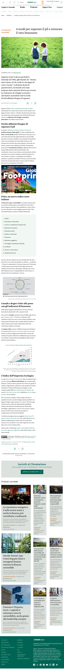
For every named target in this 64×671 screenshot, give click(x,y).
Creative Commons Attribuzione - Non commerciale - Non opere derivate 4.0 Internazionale (18, 437)
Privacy (19, 652)
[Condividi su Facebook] (28, 103)
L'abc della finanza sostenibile (9, 444)
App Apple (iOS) (5, 645)
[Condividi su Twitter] (31, 103)
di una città (16, 392)
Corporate (4, 657)
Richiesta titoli (5, 654)
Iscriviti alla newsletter (31, 472)
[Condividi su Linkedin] (35, 103)
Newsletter (14, 2)
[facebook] (34, 665)
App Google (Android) (7, 647)
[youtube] (47, 665)
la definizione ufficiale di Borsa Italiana (17, 130)
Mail (18, 650)
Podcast (33, 7)
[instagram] (50, 665)
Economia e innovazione (25, 11)
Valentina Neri (17, 73)
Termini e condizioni (23, 658)
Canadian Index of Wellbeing (12, 317)
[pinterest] (41, 665)
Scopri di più (18, 455)
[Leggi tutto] (62, 481)
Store (10, 2)
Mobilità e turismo (39, 11)
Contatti (19, 642)
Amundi (14, 580)
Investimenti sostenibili (6, 31)
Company (20, 640)
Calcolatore (5, 659)
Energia (15, 11)
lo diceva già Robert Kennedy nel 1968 (21, 108)
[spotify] (44, 665)
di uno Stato (8, 392)
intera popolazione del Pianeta (22, 390)
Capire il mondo (8, 7)
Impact (60, 7)
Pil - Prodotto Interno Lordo (27, 442)
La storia (20, 647)
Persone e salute (58, 11)
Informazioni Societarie (21, 655)
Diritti (9, 11)
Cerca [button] (21, 2)
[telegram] (57, 665)
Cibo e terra (49, 11)
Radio (22, 7)
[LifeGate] (32, 2)
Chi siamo (20, 645)
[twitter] (37, 665)
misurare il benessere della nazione (21, 331)
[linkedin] (53, 665)
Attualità (4, 640)
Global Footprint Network (13, 379)
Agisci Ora (47, 7)
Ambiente (4, 11)
